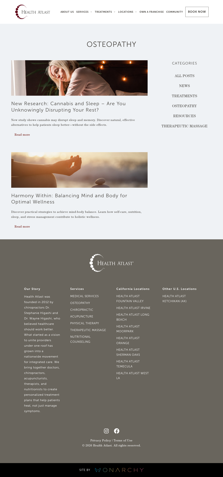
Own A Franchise (152, 12)
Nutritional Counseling (80, 339)
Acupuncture (81, 316)
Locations (125, 12)
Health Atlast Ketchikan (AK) (174, 299)
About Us (67, 12)
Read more (22, 135)
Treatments (103, 12)
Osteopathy (184, 106)
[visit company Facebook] (116, 431)
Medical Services (84, 296)
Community (174, 12)
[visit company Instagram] (106, 431)
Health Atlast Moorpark (128, 329)
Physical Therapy (84, 323)
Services (82, 12)
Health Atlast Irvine (133, 308)
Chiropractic (81, 309)
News (184, 86)
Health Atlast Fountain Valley (130, 299)
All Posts (184, 76)
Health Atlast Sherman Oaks (128, 352)
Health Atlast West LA (132, 376)
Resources (184, 116)
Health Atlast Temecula (128, 364)
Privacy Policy (100, 440)
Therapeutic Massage (185, 126)
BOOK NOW (197, 11)
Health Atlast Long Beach (132, 317)
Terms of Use (123, 440)
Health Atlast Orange (128, 341)
